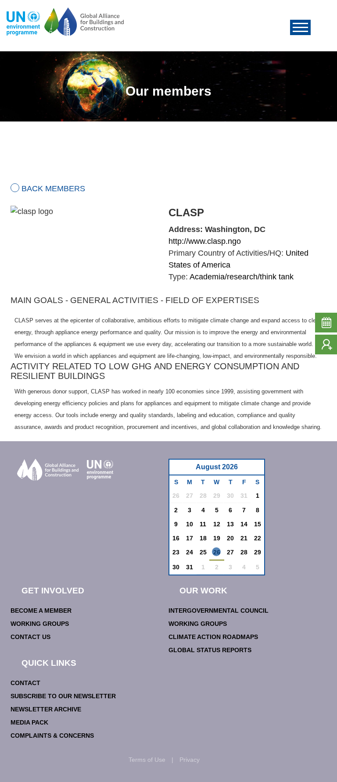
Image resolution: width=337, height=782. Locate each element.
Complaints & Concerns (52, 735)
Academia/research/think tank (242, 276)
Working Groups (40, 623)
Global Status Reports (209, 649)
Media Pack (29, 722)
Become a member (41, 610)
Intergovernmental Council (218, 610)
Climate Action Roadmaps (213, 636)
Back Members (53, 188)
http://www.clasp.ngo (204, 241)
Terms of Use (147, 759)
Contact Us (30, 636)
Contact (25, 682)
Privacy (189, 759)
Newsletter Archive (46, 709)
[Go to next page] (255, 469)
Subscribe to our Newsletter (63, 696)
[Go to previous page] (180, 469)
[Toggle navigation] (300, 27)
